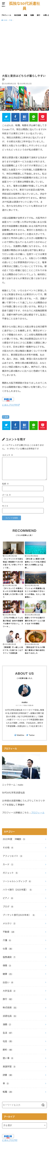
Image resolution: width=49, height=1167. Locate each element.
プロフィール (6, 15)
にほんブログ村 (9, 405)
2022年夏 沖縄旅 (14, 839)
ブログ (8, 906)
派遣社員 (9, 1016)
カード (8, 864)
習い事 (8, 1058)
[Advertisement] (24, 48)
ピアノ (8, 898)
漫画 (6, 1024)
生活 (6, 417)
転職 (32, 15)
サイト (5, 506)
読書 (25, 15)
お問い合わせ (23, 1156)
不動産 (8, 932)
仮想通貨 (9, 957)
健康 (7, 974)
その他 (8, 847)
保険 (6, 965)
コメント (7, 455)
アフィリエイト (12, 856)
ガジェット (10, 873)
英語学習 (9, 1066)
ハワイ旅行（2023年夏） (17, 889)
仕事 (7, 948)
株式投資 (17, 15)
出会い (8, 982)
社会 (7, 1041)
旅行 (38, 15)
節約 (7, 1049)
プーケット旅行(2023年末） (18, 915)
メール (6, 495)
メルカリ (9, 923)
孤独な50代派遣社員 (24, 6)
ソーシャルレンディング (16, 881)
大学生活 (9, 991)
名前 (5, 484)
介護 (6, 940)
